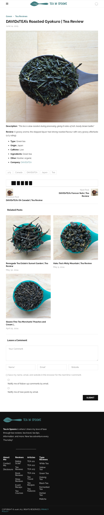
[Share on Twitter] (18, 183)
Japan (44, 172)
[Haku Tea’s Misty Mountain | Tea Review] (75, 237)
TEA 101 (31, 461)
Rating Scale (18, 462)
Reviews (19, 457)
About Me (6, 458)
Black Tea (43, 483)
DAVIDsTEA (26, 162)
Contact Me (7, 465)
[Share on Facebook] (13, 183)
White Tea (44, 464)
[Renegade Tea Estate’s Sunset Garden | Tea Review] (28, 237)
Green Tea (44, 473)
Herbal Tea (42, 494)
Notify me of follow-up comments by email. (28, 383)
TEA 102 (31, 465)
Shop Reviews (19, 480)
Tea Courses (19, 492)
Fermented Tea (44, 488)
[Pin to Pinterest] (22, 183)
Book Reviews (19, 474)
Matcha (42, 499)
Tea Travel (30, 478)
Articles (31, 457)
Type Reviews (43, 458)
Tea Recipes (31, 484)
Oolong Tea (42, 478)
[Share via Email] (30, 183)
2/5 (9, 172)
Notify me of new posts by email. (23, 392)
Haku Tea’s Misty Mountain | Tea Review (72, 263)
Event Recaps (18, 486)
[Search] (92, 3)
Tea (53, 172)
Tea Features (31, 490)
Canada (18, 172)
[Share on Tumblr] (26, 183)
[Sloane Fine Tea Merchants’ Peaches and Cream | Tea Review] (28, 296)
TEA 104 (31, 473)
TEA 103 (31, 469)
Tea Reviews (19, 468)
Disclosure (8, 469)
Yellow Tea (42, 468)
